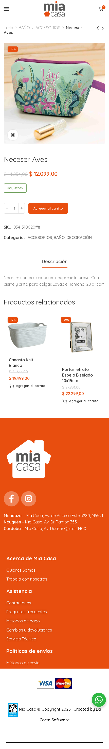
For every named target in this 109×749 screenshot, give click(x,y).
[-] (7, 208)
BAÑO (24, 27)
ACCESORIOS (47, 27)
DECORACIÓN (79, 237)
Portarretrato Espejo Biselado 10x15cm (77, 375)
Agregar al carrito (48, 208)
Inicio (8, 27)
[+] (22, 208)
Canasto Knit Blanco (21, 362)
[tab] (54, 261)
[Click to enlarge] (13, 135)
